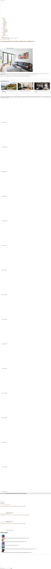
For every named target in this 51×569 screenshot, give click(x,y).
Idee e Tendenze (5, 30)
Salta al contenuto (2, 0)
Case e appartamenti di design (3, 39)
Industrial (4, 20)
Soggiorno (4, 24)
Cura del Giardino (5, 29)
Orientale (4, 33)
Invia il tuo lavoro (4, 559)
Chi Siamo (3, 558)
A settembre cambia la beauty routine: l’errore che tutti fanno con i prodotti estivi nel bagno (12, 541)
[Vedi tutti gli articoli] (3, 500)
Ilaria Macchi (7, 512)
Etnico (4, 32)
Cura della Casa (5, 28)
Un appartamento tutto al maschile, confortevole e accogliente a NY (17, 41)
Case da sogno (5, 22)
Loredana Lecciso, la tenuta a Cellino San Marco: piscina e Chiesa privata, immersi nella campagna (12, 523)
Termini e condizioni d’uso (5, 557)
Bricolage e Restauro (5, 31)
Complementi (4, 26)
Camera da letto (5, 25)
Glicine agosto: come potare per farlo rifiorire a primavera (8, 545)
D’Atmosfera (4, 19)
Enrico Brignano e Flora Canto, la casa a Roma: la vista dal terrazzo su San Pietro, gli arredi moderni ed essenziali (15, 552)
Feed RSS (3, 556)
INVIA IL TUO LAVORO (5, 35)
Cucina (4, 27)
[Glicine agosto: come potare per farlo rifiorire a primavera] (3, 544)
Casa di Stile (2, 501)
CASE (3, 18)
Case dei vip (4, 23)
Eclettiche (4, 21)
